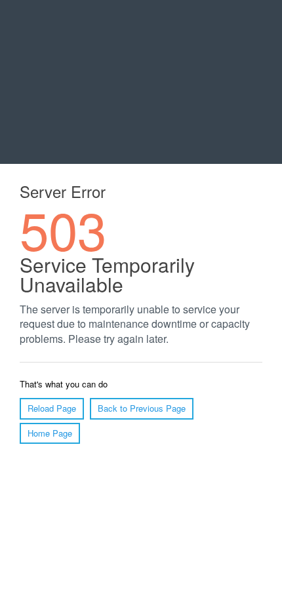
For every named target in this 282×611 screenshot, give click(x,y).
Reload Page (52, 408)
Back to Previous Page (142, 408)
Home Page (50, 433)
